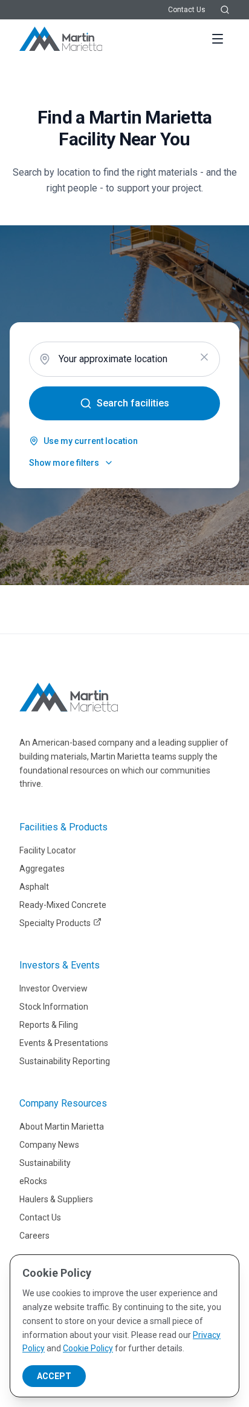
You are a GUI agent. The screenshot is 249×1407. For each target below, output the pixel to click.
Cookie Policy (88, 1348)
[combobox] (124, 359)
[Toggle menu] (217, 39)
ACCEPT (54, 1376)
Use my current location (91, 441)
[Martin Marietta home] (68, 697)
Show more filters (64, 463)
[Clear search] (204, 357)
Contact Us (186, 9)
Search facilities (133, 403)
